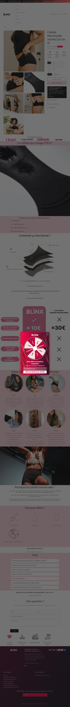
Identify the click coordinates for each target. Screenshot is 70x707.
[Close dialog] (47, 334)
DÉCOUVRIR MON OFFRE (35, 372)
